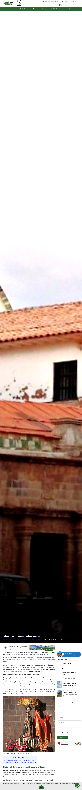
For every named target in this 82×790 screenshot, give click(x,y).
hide (26, 757)
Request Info (49, 649)
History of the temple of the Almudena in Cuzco (19, 760)
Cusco (10, 639)
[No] (80, 786)
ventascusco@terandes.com (52, 1)
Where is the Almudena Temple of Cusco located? (20, 762)
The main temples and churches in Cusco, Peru (29, 639)
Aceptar (41, 787)
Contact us (66, 1)
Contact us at (62, 737)
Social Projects (65, 5)
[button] (13, 9)
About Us (75, 1)
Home (5, 639)
